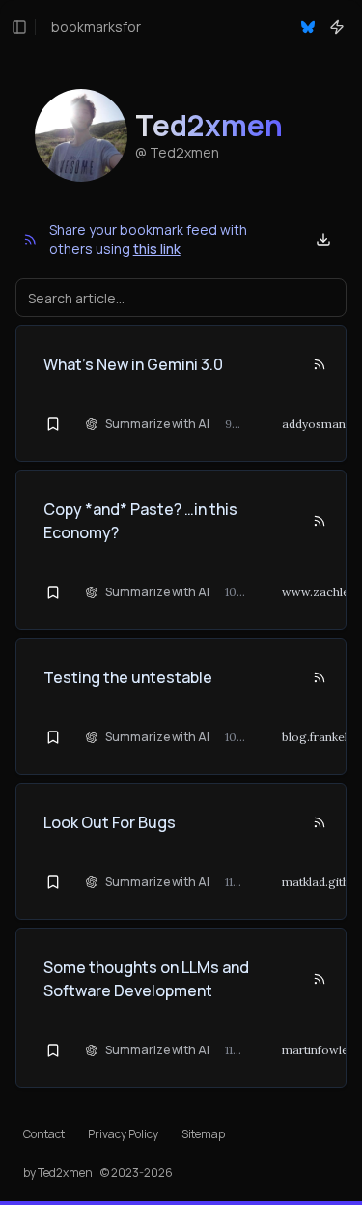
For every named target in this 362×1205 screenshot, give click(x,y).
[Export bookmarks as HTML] (323, 239)
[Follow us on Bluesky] (308, 27)
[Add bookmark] (53, 424)
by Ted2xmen (58, 1173)
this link (157, 249)
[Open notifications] (336, 27)
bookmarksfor (96, 26)
